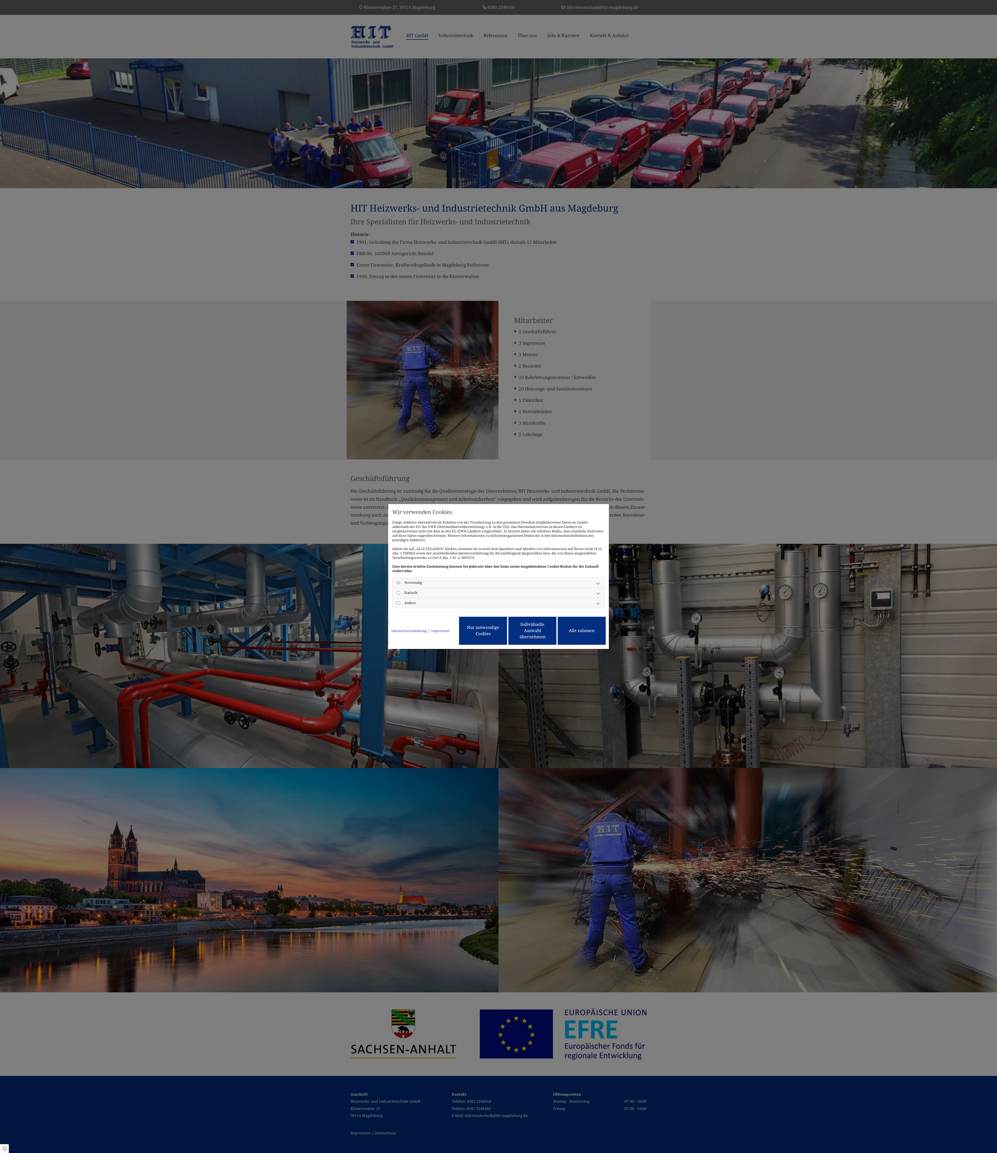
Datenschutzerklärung (409, 631)
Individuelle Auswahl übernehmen (532, 630)
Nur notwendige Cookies (483, 630)
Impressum (440, 631)
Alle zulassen (582, 630)
